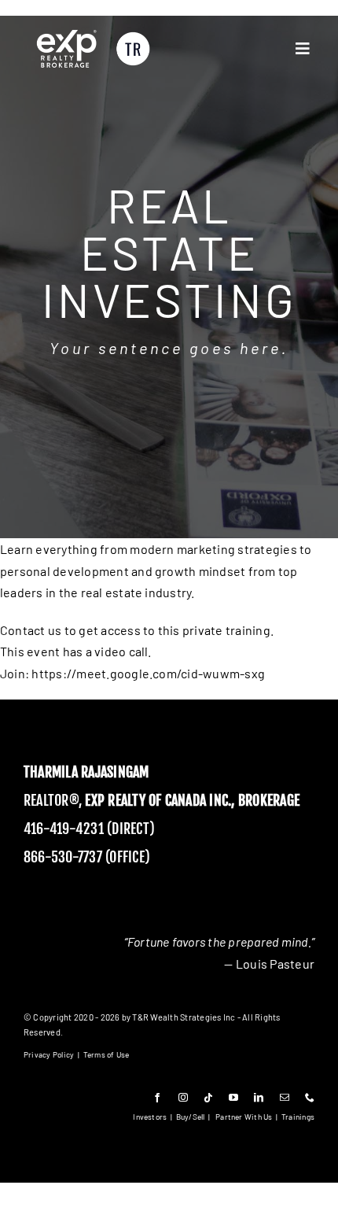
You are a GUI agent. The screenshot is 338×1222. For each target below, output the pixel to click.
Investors (150, 1116)
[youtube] (233, 1097)
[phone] (309, 1097)
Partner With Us (244, 1116)
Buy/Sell (190, 1116)
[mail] (284, 1097)
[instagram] (183, 1097)
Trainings (297, 1116)
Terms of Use (106, 1054)
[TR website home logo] (93, 33)
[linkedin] (258, 1097)
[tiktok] (208, 1097)
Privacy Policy (49, 1054)
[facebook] (157, 1097)
